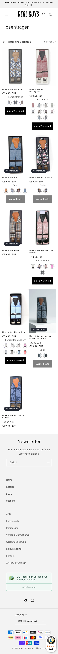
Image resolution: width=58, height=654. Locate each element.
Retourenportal (14, 549)
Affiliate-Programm (16, 563)
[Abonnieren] (48, 462)
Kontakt (10, 556)
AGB (8, 514)
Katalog (10, 487)
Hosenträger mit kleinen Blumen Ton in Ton (40, 337)
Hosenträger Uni (9, 177)
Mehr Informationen (29, 587)
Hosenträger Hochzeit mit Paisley (41, 251)
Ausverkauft (15, 199)
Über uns (10, 501)
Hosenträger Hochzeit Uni (14, 332)
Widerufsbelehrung (16, 542)
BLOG (9, 494)
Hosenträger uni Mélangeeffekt (36, 90)
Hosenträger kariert (11, 250)
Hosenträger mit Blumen (40, 177)
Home (9, 480)
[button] (6, 14)
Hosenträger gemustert (13, 89)
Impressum (12, 528)
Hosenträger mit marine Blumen (13, 416)
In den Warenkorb (15, 111)
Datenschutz (12, 521)
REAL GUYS (24, 648)
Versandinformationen (18, 535)
